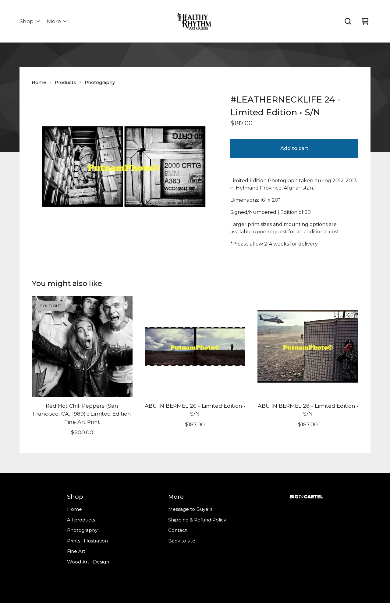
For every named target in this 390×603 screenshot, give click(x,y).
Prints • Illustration (87, 541)
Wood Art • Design (88, 562)
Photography (100, 82)
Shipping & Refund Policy (197, 520)
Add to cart (294, 148)
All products (81, 520)
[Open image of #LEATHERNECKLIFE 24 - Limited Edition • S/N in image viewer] (124, 166)
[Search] (347, 21)
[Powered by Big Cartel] (306, 496)
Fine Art (76, 551)
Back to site (181, 541)
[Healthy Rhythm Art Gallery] (195, 21)
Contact (177, 530)
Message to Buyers (190, 509)
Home (39, 82)
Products (65, 82)
